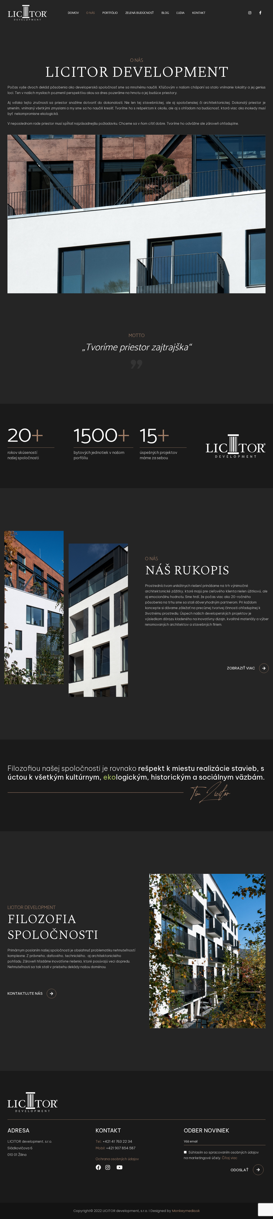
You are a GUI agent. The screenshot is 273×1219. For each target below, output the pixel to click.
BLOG (165, 13)
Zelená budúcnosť (139, 13)
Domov (73, 13)
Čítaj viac (229, 1158)
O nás (90, 13)
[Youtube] (119, 1167)
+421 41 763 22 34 (117, 1141)
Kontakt (198, 13)
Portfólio (110, 13)
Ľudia (180, 13)
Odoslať (239, 1170)
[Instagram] (250, 12)
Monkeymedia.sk (186, 1210)
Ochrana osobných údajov (117, 1159)
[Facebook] (260, 12)
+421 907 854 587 (120, 1148)
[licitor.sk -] (27, 13)
